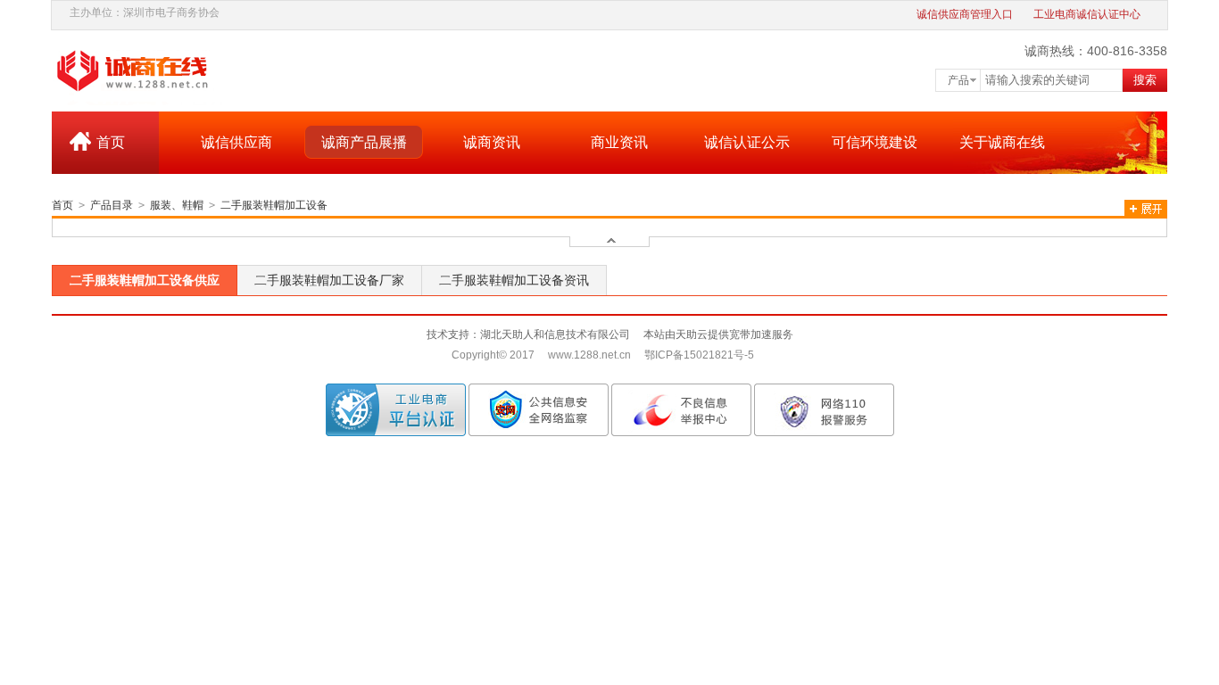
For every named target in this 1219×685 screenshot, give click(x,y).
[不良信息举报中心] (681, 409)
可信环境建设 (874, 142)
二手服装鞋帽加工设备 (274, 205)
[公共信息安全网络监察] (539, 409)
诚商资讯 (491, 142)
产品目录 (111, 205)
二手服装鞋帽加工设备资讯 (514, 280)
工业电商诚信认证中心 (1086, 14)
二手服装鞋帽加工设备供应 (145, 280)
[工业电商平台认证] (396, 409)
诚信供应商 (236, 142)
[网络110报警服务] (824, 409)
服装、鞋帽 (176, 205)
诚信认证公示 (747, 142)
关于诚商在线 (1002, 142)
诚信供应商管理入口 (964, 14)
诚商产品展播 (364, 142)
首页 (110, 142)
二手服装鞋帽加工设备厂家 (329, 280)
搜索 (1145, 80)
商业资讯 (619, 142)
